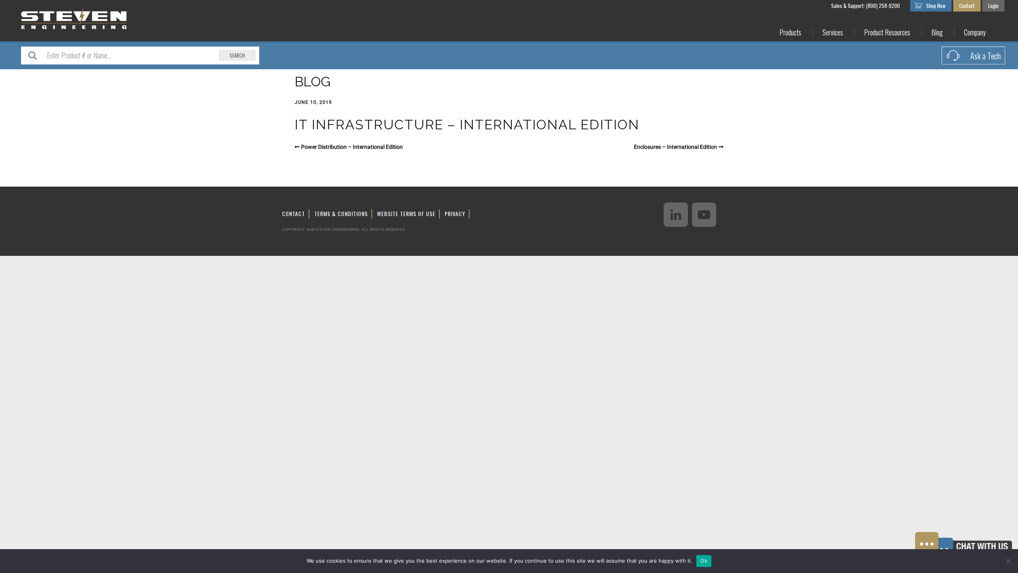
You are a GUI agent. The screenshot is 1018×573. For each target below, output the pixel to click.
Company (975, 32)
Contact (967, 6)
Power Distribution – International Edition (352, 147)
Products (790, 32)
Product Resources (887, 32)
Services (832, 32)
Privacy (455, 213)
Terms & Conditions (341, 213)
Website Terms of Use (406, 213)
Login (993, 6)
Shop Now (936, 6)
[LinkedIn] (676, 215)
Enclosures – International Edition (675, 147)
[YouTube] (704, 215)
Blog (937, 32)
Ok (703, 560)
